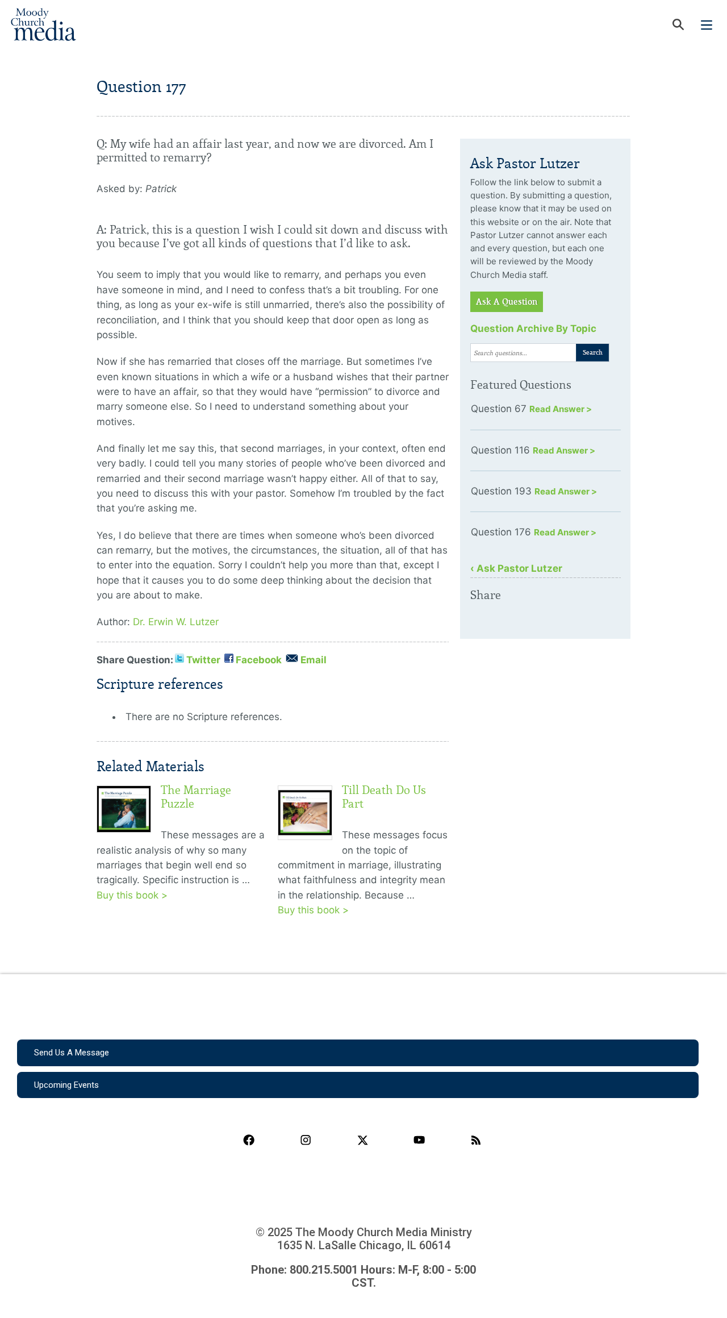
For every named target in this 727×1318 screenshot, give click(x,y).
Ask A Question (506, 302)
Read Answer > (560, 409)
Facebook (259, 660)
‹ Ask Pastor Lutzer (516, 568)
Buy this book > (132, 895)
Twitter (203, 660)
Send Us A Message (71, 1052)
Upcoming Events (66, 1085)
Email (313, 660)
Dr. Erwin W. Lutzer (176, 621)
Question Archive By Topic (533, 328)
